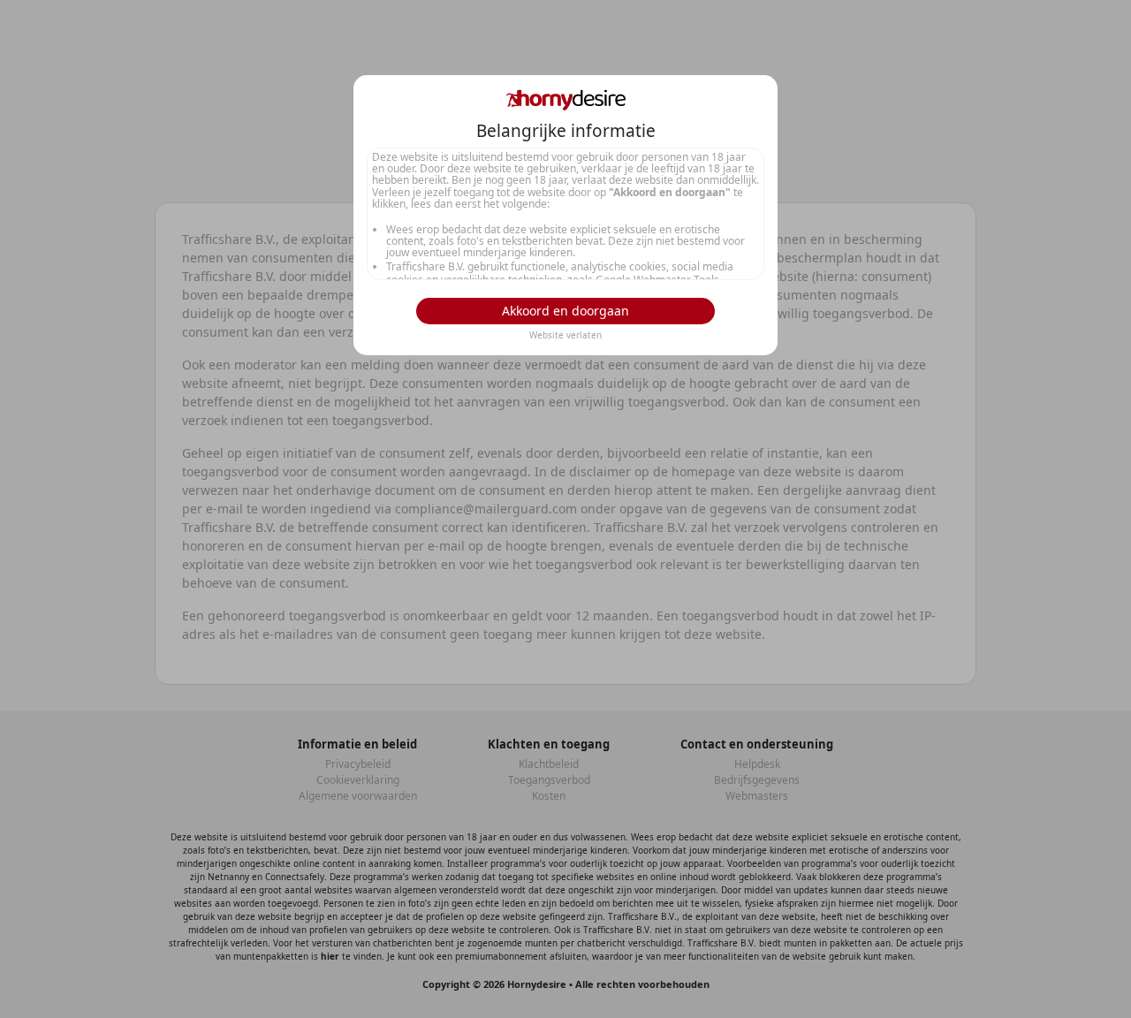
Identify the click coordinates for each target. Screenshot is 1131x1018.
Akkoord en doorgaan (565, 310)
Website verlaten (565, 335)
